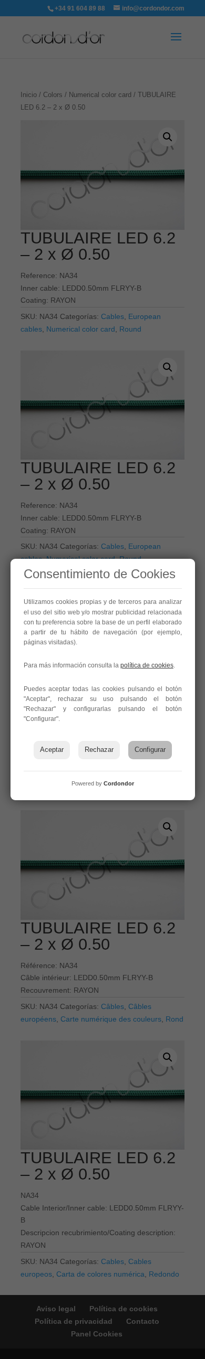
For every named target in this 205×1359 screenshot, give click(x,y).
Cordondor (119, 783)
